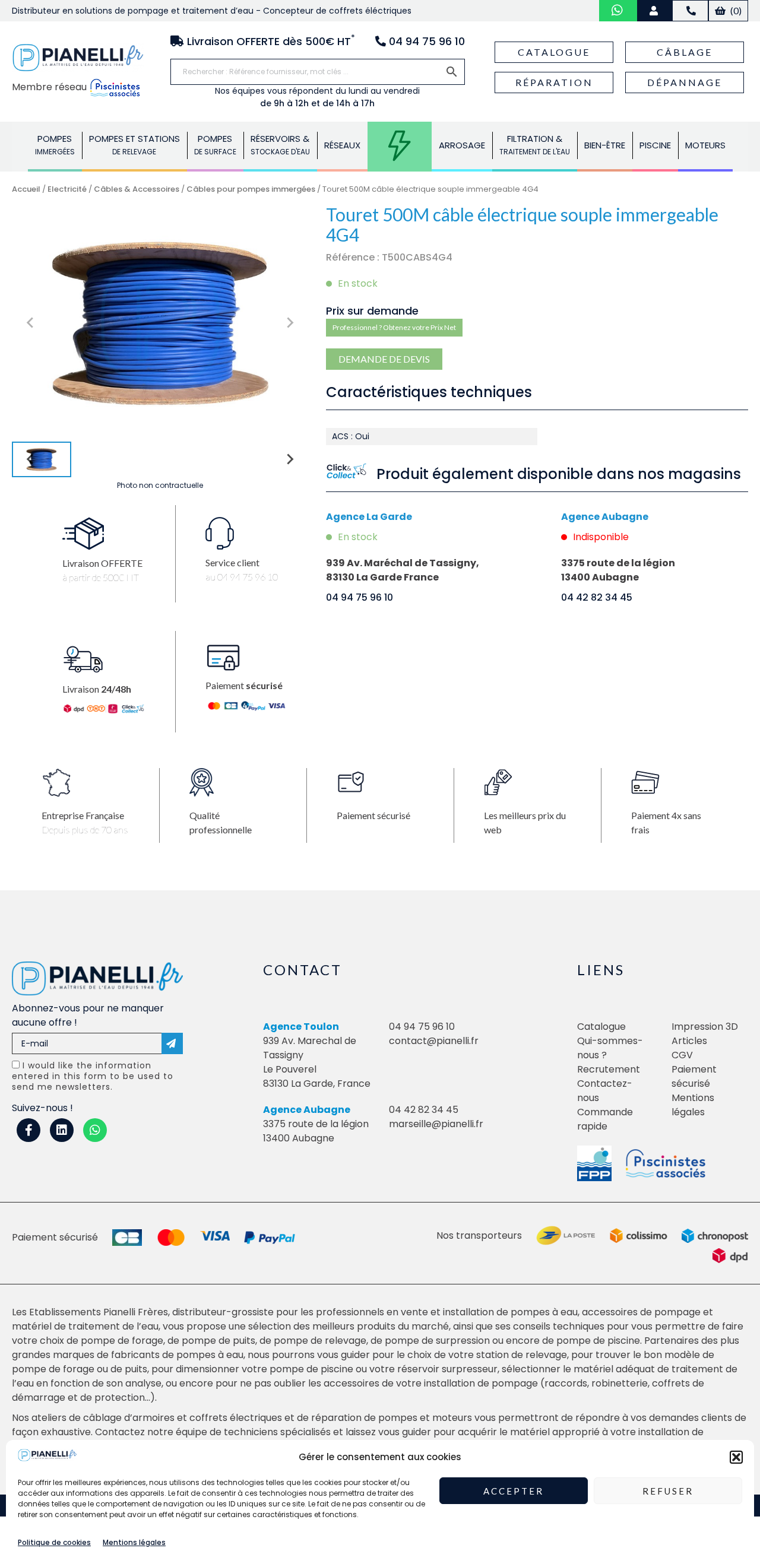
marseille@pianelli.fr (436, 1124)
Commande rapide (605, 1119)
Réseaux (342, 145)
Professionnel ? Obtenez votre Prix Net (394, 327)
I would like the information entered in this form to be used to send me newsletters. (92, 1076)
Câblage (684, 52)
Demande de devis (384, 358)
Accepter (513, 1491)
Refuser (668, 1491)
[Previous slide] (30, 322)
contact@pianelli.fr (434, 1041)
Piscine (655, 145)
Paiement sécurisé (694, 1076)
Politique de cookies (54, 1542)
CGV (682, 1055)
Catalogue (554, 52)
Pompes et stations (134, 144)
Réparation (554, 82)
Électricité (400, 145)
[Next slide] (289, 322)
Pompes (55, 144)
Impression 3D (705, 1026)
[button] (736, 1457)
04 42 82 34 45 (596, 597)
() (735, 10)
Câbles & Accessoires (136, 189)
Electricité (67, 189)
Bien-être (604, 145)
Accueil (26, 189)
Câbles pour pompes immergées (250, 189)
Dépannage (684, 82)
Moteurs (705, 145)
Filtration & (534, 144)
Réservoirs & (280, 144)
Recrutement (608, 1069)
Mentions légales (134, 1542)
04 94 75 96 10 (359, 597)
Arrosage (462, 145)
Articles (689, 1041)
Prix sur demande (372, 310)
